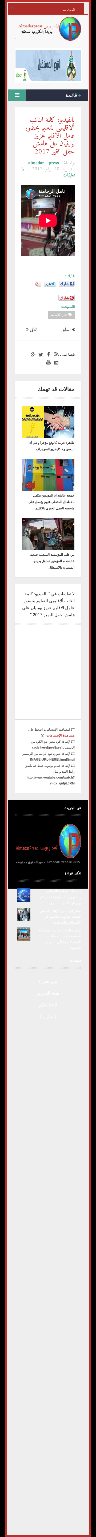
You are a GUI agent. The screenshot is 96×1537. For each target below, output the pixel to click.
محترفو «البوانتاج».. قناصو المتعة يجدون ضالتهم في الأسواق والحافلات (61, 916)
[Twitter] (40, 354)
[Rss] (55, 354)
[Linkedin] (55, 362)
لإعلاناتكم (48, 1005)
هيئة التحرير (48, 993)
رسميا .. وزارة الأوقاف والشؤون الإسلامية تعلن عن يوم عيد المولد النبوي (59, 897)
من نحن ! (48, 981)
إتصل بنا (48, 1016)
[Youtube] (48, 362)
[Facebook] (48, 354)
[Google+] (32, 354)
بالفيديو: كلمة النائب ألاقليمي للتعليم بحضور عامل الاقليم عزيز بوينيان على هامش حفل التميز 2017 (50, 136)
